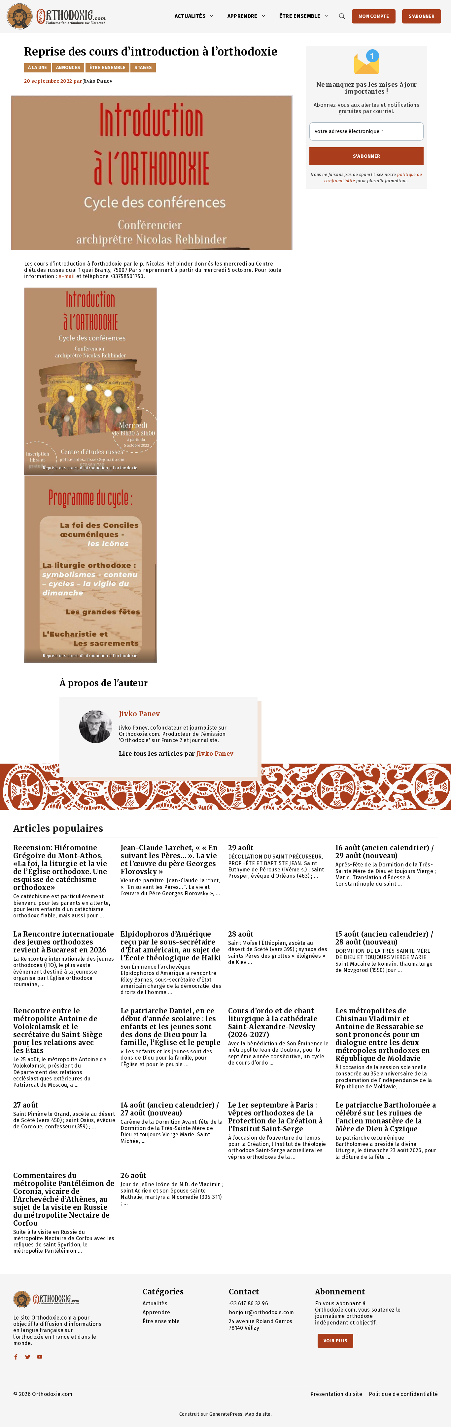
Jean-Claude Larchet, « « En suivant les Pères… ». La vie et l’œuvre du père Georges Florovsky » (169, 860)
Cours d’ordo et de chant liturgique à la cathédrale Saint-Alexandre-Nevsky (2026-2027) (273, 1023)
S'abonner (421, 16)
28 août (241, 934)
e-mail (67, 276)
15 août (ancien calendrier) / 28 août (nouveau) (384, 938)
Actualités (190, 16)
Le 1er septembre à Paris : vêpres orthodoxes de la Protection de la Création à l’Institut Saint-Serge (275, 1117)
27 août (25, 1105)
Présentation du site (336, 1394)
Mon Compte (374, 16)
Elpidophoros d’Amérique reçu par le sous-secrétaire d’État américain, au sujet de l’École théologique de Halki (171, 946)
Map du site (258, 1414)
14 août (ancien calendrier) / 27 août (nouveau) (170, 1109)
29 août (241, 848)
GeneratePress (225, 1414)
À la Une (37, 67)
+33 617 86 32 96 (248, 1303)
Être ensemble (299, 16)
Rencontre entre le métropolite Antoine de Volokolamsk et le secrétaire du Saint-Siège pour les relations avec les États (57, 1031)
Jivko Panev (139, 714)
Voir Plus (335, 1341)
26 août (133, 1175)
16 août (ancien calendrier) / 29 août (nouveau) (384, 852)
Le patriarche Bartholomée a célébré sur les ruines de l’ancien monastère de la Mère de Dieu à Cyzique (385, 1117)
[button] (213, 16)
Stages (143, 67)
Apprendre (242, 16)
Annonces (68, 67)
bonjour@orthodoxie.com (261, 1312)
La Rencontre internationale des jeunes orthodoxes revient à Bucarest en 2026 (63, 942)
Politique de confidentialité (403, 1394)
